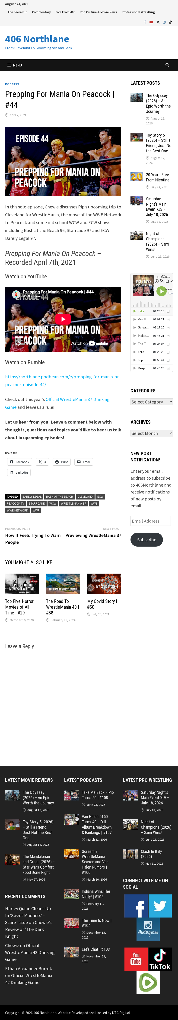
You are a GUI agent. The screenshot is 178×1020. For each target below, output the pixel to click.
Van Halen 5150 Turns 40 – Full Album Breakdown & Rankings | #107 (97, 824)
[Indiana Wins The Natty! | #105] (71, 892)
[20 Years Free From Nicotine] (136, 175)
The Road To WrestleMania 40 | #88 (62, 607)
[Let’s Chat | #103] (71, 950)
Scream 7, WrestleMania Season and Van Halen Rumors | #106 (95, 862)
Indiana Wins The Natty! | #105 (96, 894)
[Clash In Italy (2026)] (130, 852)
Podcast (12, 84)
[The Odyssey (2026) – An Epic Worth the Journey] (136, 96)
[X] (158, 21)
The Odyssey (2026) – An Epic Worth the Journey (158, 103)
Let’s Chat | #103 (96, 949)
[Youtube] (151, 21)
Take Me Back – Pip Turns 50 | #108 (98, 795)
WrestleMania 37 (73, 503)
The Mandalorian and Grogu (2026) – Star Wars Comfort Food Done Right (39, 864)
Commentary (41, 12)
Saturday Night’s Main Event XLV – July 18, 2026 (157, 206)
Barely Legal (31, 496)
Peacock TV (15, 503)
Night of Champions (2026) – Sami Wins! (157, 241)
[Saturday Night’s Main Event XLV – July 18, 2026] (136, 200)
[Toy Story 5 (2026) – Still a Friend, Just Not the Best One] (136, 136)
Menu (17, 65)
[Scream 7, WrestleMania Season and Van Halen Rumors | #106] (71, 852)
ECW (100, 496)
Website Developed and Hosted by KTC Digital (94, 1012)
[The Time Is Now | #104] (71, 921)
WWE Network (17, 510)
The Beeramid (17, 12)
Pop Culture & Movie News (98, 12)
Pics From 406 (65, 12)
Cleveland (85, 496)
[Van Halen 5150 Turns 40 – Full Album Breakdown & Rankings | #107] (71, 817)
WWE (94, 503)
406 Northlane (37, 38)
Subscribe (146, 539)
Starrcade (37, 503)
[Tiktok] (170, 21)
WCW (52, 503)
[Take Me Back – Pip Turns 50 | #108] (71, 793)
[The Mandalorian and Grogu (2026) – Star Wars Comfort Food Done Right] (12, 857)
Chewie (12, 945)
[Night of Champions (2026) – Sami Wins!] (136, 234)
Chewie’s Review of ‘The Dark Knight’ (28, 929)
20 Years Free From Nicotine (157, 177)
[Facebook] (145, 21)
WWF (36, 510)
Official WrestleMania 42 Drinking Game (30, 952)
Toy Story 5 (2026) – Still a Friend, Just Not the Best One (159, 143)
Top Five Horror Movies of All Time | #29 (19, 607)
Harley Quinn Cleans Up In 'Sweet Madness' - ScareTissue (28, 915)
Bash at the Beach (59, 496)
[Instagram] (165, 21)
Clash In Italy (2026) (151, 854)
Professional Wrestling (138, 12)
